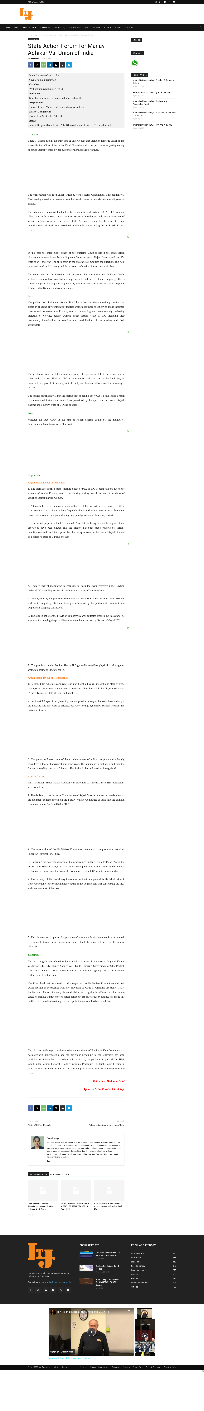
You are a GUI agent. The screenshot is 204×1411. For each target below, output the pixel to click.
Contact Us (116, 1367)
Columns (44, 27)
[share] (128, 1310)
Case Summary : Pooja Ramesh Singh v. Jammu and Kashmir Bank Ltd (108, 1206)
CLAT (106, 27)
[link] (53, 1312)
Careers (93, 1367)
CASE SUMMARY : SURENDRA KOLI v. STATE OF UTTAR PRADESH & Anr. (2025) (75, 1206)
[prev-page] (29, 1214)
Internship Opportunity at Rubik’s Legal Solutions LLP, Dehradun (154, 114)
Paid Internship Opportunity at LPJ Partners (152, 92)
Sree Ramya (35, 58)
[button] (200, 27)
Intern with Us (103, 1367)
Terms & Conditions (153, 1367)
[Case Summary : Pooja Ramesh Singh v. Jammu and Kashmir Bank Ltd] (109, 1190)
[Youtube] (174, 2)
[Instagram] (156, 2)
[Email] (56, 65)
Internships (96, 27)
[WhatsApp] (43, 65)
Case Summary (60, 27)
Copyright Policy (170, 1367)
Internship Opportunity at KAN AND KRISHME (152, 125)
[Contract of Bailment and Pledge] (86, 1268)
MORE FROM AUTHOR (60, 1174)
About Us (83, 1367)
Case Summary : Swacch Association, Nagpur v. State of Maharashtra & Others (41, 1206)
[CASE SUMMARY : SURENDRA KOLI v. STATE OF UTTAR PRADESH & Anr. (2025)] (76, 1190)
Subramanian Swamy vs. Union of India (106, 1125)
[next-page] (34, 1214)
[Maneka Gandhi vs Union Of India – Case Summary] (86, 1254)
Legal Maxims (75, 27)
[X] (169, 2)
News (15, 27)
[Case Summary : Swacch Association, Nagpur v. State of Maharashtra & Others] (43, 1190)
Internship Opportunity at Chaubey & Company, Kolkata (153, 81)
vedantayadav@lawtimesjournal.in (55, 1282)
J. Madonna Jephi (114, 1081)
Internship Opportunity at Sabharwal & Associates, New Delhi (150, 102)
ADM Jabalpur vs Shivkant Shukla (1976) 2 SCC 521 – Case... (107, 1282)
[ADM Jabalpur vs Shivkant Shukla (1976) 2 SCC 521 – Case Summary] (86, 1281)
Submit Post (129, 27)
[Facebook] (151, 2)
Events (118, 27)
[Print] (62, 65)
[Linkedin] (160, 2)
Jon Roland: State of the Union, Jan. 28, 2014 (83, 1311)
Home (7, 27)
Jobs (86, 27)
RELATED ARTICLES (38, 1174)
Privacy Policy (138, 1367)
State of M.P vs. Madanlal (39, 1125)
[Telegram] (165, 2)
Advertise (126, 1367)
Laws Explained (28, 27)
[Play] (145, 1335)
